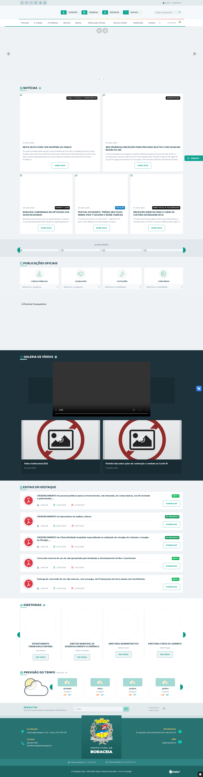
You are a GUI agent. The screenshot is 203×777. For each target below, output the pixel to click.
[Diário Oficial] (80, 250)
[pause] (105, 30)
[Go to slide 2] (101, 79)
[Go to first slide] (194, 54)
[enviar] (126, 709)
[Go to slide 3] (103, 79)
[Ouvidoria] (163, 250)
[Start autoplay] (99, 30)
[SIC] (122, 250)
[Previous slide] (8, 54)
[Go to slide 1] (99, 79)
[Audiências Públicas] (39, 250)
